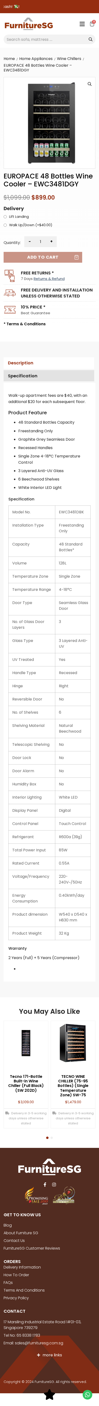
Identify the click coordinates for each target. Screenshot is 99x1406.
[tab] (48, 363)
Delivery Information (22, 1267)
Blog (8, 1225)
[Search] (90, 39)
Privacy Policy (16, 1298)
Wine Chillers (69, 58)
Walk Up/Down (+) (30, 225)
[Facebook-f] (45, 1184)
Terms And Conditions (24, 1290)
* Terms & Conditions (25, 324)
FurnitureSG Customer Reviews (32, 1248)
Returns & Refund (49, 278)
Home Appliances (36, 58)
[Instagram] (54, 1184)
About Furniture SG (21, 1233)
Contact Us (14, 1240)
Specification (22, 376)
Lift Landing (19, 217)
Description (20, 363)
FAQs (8, 1282)
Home (9, 58)
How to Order (16, 1275)
